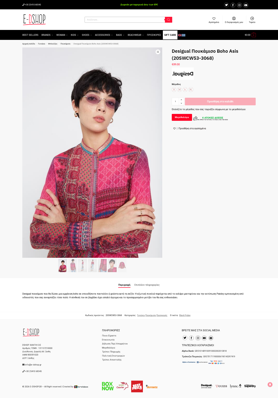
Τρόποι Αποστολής (112, 359)
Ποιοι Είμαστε (109, 335)
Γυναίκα (41, 44)
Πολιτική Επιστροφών (113, 355)
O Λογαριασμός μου (234, 22)
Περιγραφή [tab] (124, 284)
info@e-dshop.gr (33, 364)
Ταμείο (252, 22)
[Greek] (184, 35)
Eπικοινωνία (108, 339)
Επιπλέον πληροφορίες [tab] (147, 284)
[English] (180, 35)
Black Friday (184, 315)
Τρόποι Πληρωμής (111, 351)
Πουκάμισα (65, 44)
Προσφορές (161, 315)
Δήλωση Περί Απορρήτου (115, 343)
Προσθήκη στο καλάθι (220, 101)
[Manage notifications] (270, 384)
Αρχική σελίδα (28, 44)
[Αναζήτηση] (168, 20)
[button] (250, 35)
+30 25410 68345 (33, 5)
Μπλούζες (52, 44)
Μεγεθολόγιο (182, 117)
